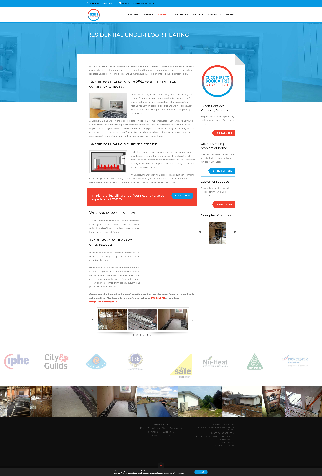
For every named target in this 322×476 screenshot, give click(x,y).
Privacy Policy (227, 439)
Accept (201, 472)
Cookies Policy (227, 443)
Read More (225, 204)
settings (181, 473)
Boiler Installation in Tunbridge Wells (215, 436)
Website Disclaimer (225, 446)
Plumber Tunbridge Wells (221, 433)
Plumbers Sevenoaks (224, 424)
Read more (225, 133)
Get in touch (182, 195)
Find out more (223, 171)
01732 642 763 (106, 3)
